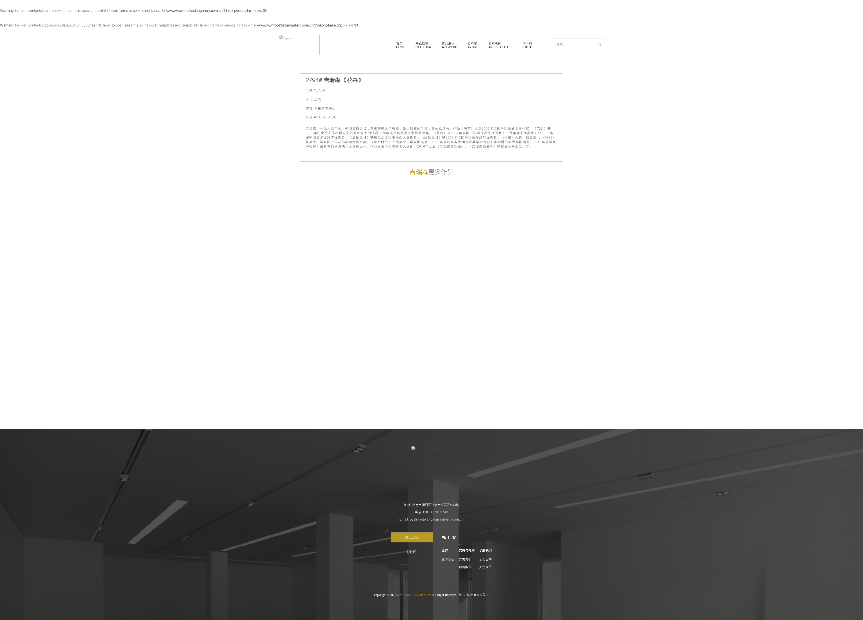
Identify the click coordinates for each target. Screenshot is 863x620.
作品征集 (448, 560)
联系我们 (465, 560)
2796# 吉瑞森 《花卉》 (530, 294)
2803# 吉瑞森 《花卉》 (333, 225)
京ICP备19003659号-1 (473, 595)
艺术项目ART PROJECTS (499, 45)
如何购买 (465, 567)
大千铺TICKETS (527, 45)
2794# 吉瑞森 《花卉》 (399, 364)
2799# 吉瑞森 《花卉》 (333, 294)
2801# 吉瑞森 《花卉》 (464, 225)
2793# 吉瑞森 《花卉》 (464, 364)
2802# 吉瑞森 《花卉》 (399, 225)
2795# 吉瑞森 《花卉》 (333, 364)
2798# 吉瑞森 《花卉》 (399, 294)
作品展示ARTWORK (449, 45)
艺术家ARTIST (472, 45)
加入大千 (485, 560)
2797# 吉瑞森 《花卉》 (464, 294)
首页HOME (400, 45)
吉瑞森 (418, 172)
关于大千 (485, 567)
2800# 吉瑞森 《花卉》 (530, 225)
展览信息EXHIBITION (423, 45)
